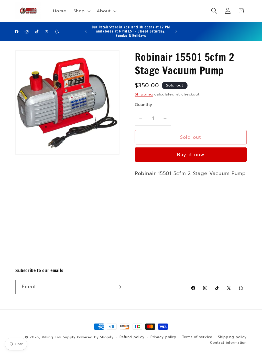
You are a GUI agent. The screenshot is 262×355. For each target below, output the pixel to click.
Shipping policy (232, 337)
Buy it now (190, 154)
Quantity (143, 104)
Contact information (228, 342)
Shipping (144, 94)
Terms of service (197, 337)
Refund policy (132, 337)
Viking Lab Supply (58, 337)
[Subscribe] (119, 287)
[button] (81, 10)
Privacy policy (163, 337)
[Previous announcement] (85, 31)
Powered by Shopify (95, 337)
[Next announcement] (176, 31)
